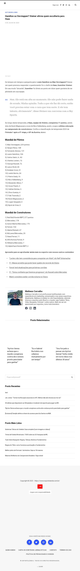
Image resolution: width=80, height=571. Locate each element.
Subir (40, 566)
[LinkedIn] (50, 542)
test (6, 392)
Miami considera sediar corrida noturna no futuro (28, 277)
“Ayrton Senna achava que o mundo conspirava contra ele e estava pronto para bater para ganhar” (37, 408)
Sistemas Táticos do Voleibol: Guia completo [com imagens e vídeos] (27, 429)
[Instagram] (43, 542)
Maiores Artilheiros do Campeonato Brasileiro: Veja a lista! (24, 455)
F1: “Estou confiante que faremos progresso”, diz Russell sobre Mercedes (38, 272)
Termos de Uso (65, 550)
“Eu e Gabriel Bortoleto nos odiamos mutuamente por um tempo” (38, 353)
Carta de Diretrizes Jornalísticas (32, 550)
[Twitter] (36, 542)
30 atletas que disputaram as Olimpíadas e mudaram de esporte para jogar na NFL (32, 403)
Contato (53, 550)
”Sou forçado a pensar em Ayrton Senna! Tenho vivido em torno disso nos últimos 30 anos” (64, 353)
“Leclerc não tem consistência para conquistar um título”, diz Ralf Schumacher (39, 258)
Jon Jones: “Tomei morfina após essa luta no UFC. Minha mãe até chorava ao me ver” (33, 398)
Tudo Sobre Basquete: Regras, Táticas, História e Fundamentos (25, 440)
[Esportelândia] (18, 5)
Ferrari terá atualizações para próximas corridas (28, 268)
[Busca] (74, 5)
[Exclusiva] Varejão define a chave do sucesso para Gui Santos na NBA (28, 413)
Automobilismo (11, 12)
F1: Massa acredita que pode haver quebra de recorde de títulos (34, 263)
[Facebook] (29, 542)
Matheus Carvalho (33, 291)
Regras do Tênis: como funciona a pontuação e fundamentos (25, 445)
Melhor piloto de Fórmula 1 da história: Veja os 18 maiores (24, 450)
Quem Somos (10, 550)
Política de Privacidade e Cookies (40, 554)
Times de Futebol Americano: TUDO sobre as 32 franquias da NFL (26, 434)
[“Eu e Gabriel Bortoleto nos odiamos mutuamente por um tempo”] (40, 337)
